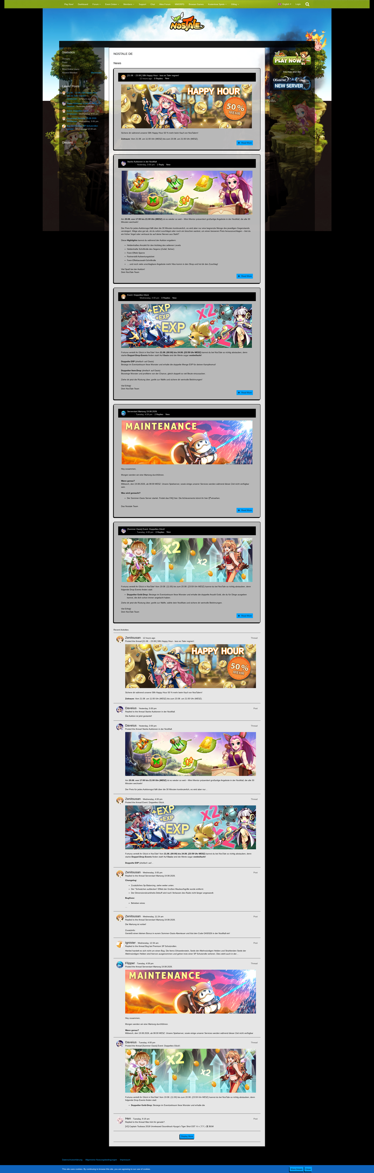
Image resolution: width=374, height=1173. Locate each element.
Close (308, 1169)
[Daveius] (119, 712)
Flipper (130, 414)
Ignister (70, 129)
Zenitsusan (72, 99)
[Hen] (119, 1122)
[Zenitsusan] (119, 668)
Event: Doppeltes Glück (77, 111)
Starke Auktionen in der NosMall (81, 103)
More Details (296, 1169)
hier (176, 498)
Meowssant (96, 72)
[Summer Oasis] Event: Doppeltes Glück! (146, 529)
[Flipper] (119, 997)
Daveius (70, 106)
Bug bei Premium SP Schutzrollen (82, 126)
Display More (187, 1136)
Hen (128, 1118)
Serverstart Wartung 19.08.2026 (81, 118)
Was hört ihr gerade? (155, 1122)
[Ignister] (119, 948)
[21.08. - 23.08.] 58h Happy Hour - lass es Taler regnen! (153, 75)
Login (298, 4)
